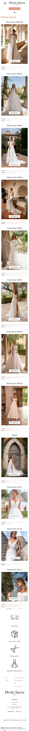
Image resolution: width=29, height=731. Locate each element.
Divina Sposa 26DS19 (14, 126)
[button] (5, 3)
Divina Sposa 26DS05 (14, 383)
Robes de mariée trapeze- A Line (6, 119)
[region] (14, 718)
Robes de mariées (16, 482)
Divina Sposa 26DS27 (14, 74)
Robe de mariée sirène (13, 563)
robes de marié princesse (9, 606)
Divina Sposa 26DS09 (14, 332)
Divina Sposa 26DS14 (14, 280)
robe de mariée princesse (9, 172)
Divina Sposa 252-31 (14, 487)
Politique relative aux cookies (18, 717)
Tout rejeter (14, 728)
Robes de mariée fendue (14, 480)
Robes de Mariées (8, 118)
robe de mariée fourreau (9, 223)
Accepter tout (14, 720)
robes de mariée (7, 120)
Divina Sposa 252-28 (14, 529)
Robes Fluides (3, 523)
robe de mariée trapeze (17, 275)
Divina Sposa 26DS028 (14, 22)
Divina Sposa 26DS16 (14, 177)
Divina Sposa (13, 118)
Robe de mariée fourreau (20, 170)
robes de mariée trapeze (9, 482)
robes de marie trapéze (17, 606)
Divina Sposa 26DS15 (14, 228)
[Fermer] (27, 707)
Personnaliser (15, 724)
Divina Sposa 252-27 (14, 570)
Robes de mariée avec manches (21, 376)
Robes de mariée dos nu (15, 377)
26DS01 (14, 435)
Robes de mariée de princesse (21, 118)
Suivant (20, 608)
